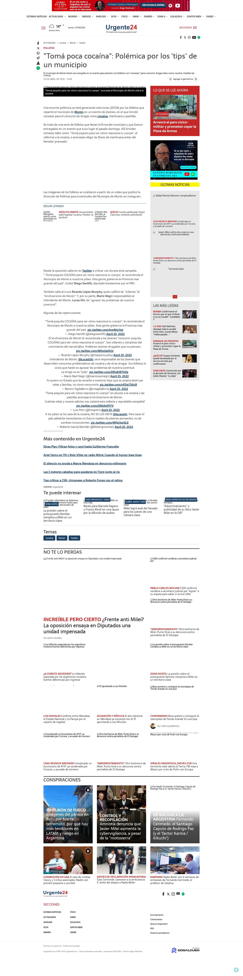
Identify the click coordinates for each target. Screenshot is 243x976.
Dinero (148, 16)
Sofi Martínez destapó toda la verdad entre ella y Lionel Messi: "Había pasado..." (165, 330)
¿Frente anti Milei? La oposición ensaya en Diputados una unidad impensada (93, 625)
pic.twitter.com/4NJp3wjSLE (110, 422)
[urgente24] (55, 896)
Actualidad (56, 16)
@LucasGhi (85, 359)
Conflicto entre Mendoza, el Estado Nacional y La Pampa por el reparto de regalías (66, 719)
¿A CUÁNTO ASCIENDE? (57, 674)
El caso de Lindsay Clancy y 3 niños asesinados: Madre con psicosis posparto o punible (66, 880)
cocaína (102, 116)
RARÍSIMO (156, 877)
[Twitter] (38, 48)
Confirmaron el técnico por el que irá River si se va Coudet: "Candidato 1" (166, 315)
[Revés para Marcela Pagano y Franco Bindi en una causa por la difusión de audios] (101, 502)
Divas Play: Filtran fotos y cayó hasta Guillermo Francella (81, 446)
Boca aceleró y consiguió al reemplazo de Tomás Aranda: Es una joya (174, 717)
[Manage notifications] (236, 970)
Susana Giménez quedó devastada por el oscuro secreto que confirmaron (166, 360)
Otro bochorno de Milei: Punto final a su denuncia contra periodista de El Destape (174, 632)
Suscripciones (156, 914)
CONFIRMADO (159, 716)
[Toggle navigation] (44, 27)
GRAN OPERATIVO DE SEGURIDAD (181, 499)
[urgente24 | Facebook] (180, 37)
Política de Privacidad (71, 946)
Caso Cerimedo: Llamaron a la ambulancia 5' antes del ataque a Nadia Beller (121, 881)
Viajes (210, 16)
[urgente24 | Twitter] (185, 37)
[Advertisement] (94, 165)
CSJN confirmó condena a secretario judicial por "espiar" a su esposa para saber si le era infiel (174, 591)
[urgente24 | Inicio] (196, 937)
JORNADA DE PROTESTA (165, 341)
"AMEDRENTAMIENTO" (164, 629)
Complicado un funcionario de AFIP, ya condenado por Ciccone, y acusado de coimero (67, 766)
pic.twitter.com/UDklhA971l (94, 406)
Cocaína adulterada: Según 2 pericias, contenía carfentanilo (127, 213)
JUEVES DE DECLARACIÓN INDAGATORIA (121, 877)
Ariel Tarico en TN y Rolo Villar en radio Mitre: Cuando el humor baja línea (92, 455)
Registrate (185, 27)
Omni (136, 16)
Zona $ (161, 16)
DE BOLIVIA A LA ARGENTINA (168, 817)
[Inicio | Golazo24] (198, 37)
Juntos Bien (194, 16)
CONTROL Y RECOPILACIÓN (114, 818)
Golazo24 (176, 16)
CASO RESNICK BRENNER (59, 763)
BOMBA (157, 311)
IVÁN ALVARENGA (170, 726)
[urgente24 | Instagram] (189, 37)
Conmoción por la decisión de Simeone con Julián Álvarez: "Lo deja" (167, 373)
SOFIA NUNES (54, 638)
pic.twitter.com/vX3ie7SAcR (118, 384)
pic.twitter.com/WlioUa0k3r (95, 351)
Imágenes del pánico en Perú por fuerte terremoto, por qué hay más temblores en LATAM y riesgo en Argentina (67, 826)
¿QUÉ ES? (158, 356)
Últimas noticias (37, 16)
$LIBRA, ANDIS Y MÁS (135, 501)
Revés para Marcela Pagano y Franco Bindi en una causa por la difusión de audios (101, 509)
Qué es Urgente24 (158, 923)
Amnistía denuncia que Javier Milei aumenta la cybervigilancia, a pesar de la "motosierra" (120, 831)
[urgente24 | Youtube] (194, 37)
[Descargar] (38, 63)
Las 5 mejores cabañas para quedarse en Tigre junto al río (81, 472)
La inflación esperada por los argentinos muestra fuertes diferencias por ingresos (64, 677)
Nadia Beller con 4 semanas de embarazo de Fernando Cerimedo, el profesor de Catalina (174, 880)
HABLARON (159, 370)
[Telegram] (38, 58)
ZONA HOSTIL (52, 504)
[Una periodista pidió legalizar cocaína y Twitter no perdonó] (50, 216)
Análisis (101, 16)
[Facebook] (38, 43)
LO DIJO (157, 326)
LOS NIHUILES (52, 716)
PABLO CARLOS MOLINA (165, 588)
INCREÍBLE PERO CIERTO (72, 619)
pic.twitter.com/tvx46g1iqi (105, 330)
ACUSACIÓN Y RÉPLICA (111, 716)
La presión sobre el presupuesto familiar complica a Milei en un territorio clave (57, 515)
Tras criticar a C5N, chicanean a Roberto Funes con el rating (83, 480)
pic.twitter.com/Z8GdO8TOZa (108, 372)
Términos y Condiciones (52, 946)
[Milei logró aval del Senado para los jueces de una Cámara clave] (141, 505)
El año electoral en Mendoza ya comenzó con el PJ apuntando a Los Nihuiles (120, 719)
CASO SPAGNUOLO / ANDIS (98, 499)
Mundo (73, 16)
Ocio (114, 16)
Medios (86, 16)
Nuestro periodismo (159, 932)
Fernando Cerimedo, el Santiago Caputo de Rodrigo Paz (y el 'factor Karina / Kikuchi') (173, 828)
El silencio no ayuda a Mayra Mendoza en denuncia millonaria (84, 463)
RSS (152, 928)
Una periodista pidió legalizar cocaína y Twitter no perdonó (76, 214)
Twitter (87, 270)
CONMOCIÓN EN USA (56, 877)
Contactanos (156, 919)
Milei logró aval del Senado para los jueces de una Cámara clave (141, 511)
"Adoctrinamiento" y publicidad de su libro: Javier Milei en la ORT (181, 509)
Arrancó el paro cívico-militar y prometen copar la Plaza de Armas (174, 126)
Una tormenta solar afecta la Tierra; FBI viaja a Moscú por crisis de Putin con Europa (174, 766)
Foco (125, 16)
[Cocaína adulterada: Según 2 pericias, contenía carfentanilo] (102, 216)
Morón (79, 112)
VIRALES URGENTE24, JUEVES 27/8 (171, 763)
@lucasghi (120, 414)
